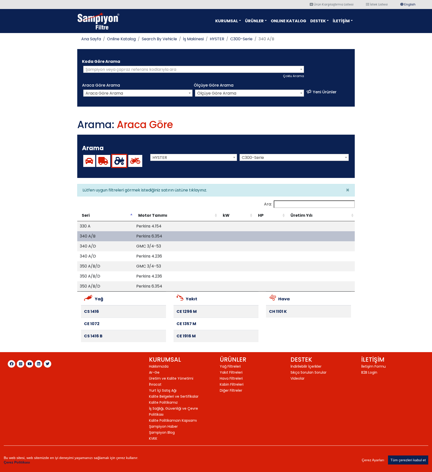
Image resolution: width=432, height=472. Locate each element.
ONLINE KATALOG (288, 21)
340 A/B (88, 236)
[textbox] (194, 69)
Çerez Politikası (17, 462)
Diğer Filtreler (231, 390)
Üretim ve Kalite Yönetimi (171, 378)
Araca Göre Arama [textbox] (104, 93)
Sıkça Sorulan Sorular (308, 372)
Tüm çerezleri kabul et (408, 460)
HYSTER (217, 39)
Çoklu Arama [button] (293, 76)
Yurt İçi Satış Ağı (162, 390)
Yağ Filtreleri (230, 366)
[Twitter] (47, 364)
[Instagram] (20, 364)
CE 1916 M (186, 336)
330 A (85, 226)
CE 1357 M (186, 324)
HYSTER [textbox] (159, 157)
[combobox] (193, 69)
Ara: (268, 204)
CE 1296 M (186, 311)
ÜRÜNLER (254, 21)
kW (226, 215)
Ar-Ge (154, 372)
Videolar (297, 378)
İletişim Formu (373, 366)
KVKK (153, 438)
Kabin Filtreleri (232, 384)
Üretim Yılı (301, 215)
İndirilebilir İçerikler (306, 366)
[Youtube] (29, 364)
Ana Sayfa (91, 39)
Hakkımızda (158, 366)
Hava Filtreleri (231, 378)
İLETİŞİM (341, 21)
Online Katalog (121, 39)
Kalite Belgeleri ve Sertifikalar (173, 396)
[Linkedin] (38, 364)
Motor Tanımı (152, 215)
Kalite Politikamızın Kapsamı (173, 420)
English (410, 4)
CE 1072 (92, 324)
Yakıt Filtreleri (231, 372)
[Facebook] (11, 364)
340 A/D (88, 246)
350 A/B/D (90, 266)
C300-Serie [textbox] (253, 157)
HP (261, 215)
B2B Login (369, 372)
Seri (86, 215)
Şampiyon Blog (162, 432)
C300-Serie (241, 39)
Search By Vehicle (159, 39)
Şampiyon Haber (163, 426)
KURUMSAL (226, 21)
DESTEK (318, 21)
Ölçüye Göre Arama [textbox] (216, 93)
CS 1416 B (93, 336)
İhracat (155, 384)
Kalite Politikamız (163, 402)
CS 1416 (91, 311)
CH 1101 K (278, 311)
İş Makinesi (193, 39)
